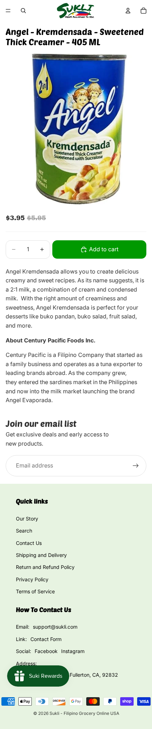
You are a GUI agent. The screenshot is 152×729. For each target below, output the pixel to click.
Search (24, 531)
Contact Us (29, 543)
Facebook (46, 651)
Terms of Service (35, 591)
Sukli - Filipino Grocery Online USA (84, 713)
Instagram (72, 651)
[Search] (23, 10)
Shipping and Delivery (41, 555)
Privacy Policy (32, 579)
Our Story (27, 519)
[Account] (128, 10)
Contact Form (46, 639)
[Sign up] (135, 465)
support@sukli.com (55, 627)
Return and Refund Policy (45, 567)
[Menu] (8, 10)
